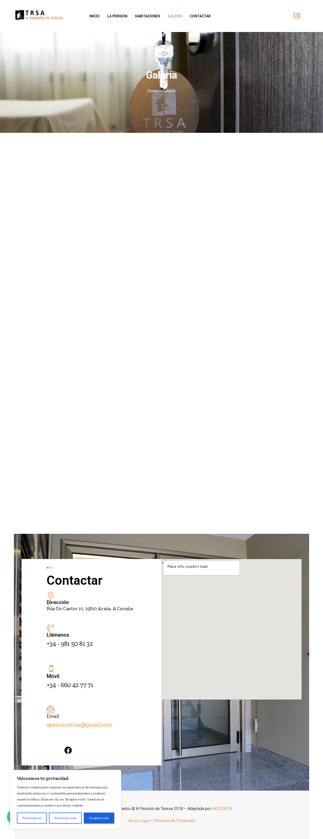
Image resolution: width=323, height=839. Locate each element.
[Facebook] (68, 750)
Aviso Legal (138, 820)
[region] (65, 799)
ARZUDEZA (222, 808)
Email (53, 716)
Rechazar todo (65, 818)
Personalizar (32, 818)
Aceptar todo (99, 818)
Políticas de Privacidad (174, 820)
